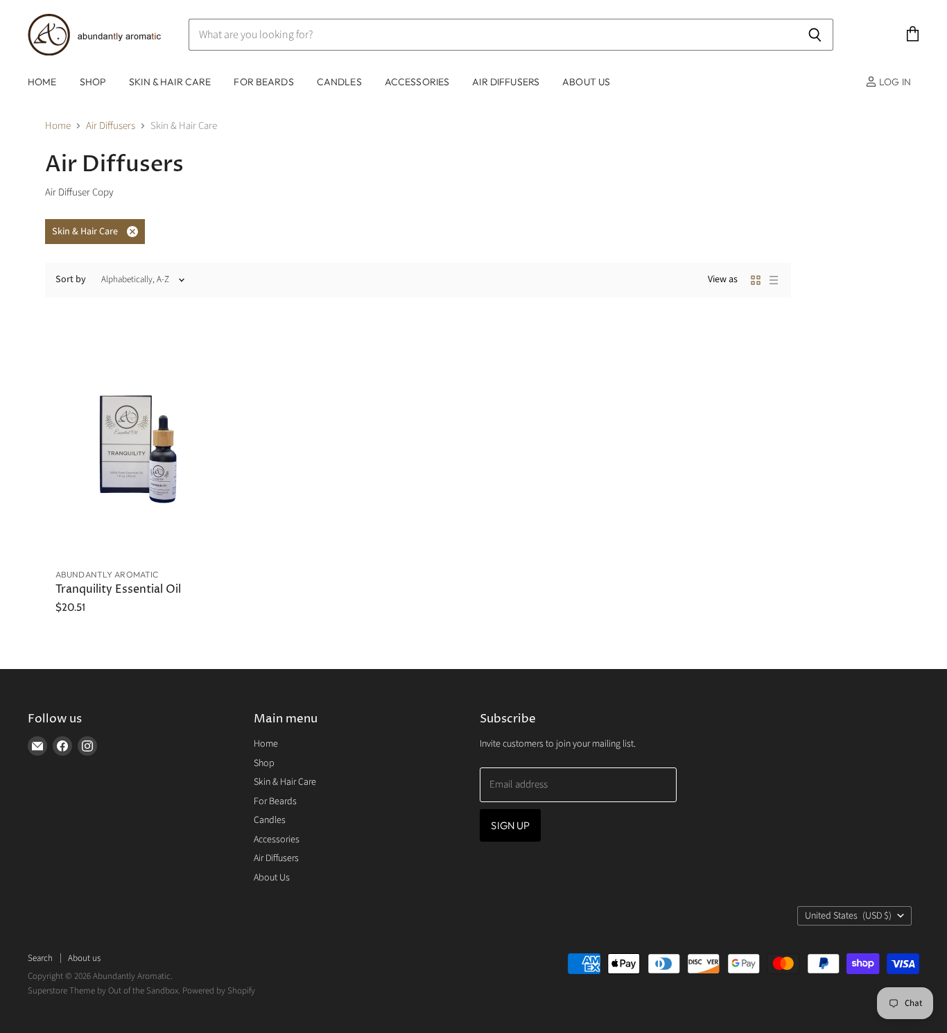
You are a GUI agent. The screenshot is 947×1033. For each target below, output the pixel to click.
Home (42, 82)
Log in (894, 82)
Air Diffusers (505, 82)
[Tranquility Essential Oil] (133, 442)
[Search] (815, 35)
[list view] (774, 280)
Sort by (70, 279)
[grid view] (756, 280)
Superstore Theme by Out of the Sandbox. (104, 990)
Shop (93, 82)
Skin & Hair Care (170, 82)
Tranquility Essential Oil (118, 589)
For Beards (263, 82)
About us (84, 958)
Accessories (417, 82)
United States (848, 916)
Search (40, 958)
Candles (339, 82)
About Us (586, 82)
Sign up (510, 825)
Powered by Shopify (218, 990)
